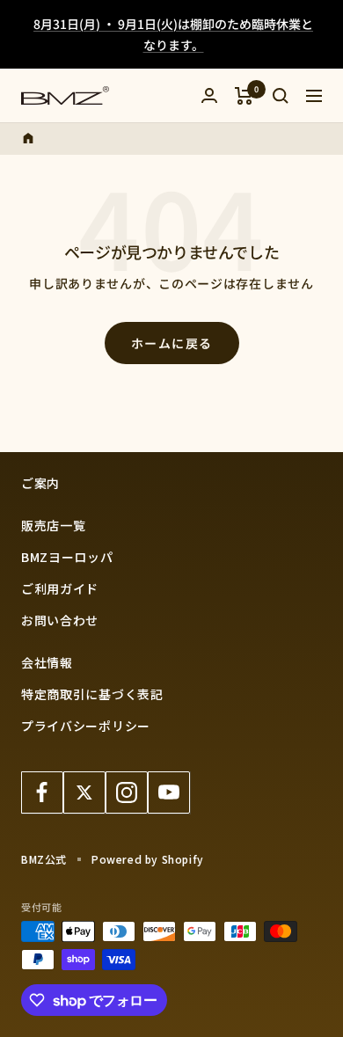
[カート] (244, 96)
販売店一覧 (53, 525)
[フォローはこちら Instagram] (127, 792)
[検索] (280, 96)
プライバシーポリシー (85, 725)
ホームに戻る (172, 343)
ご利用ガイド (60, 588)
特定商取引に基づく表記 (92, 694)
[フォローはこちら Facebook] (42, 792)
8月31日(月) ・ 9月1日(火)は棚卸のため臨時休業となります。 (173, 34)
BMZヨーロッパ (67, 557)
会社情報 (47, 662)
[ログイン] (209, 95)
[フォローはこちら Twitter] (84, 792)
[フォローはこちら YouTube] (169, 792)
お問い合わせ (60, 620)
